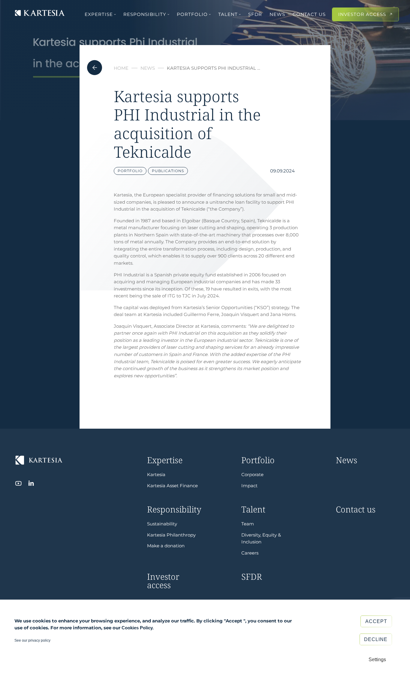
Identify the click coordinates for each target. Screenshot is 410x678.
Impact (249, 485)
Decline (375, 639)
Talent (228, 14)
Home (121, 68)
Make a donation (166, 546)
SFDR (255, 14)
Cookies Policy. (138, 627)
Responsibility (144, 14)
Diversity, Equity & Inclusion (261, 538)
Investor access (362, 14)
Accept (376, 621)
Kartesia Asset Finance (172, 485)
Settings (377, 659)
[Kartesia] (40, 13)
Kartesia (156, 474)
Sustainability (162, 524)
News (277, 14)
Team (247, 524)
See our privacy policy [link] (32, 640)
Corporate (252, 474)
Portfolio (192, 14)
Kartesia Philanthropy (171, 535)
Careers (249, 553)
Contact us (309, 14)
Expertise (99, 14)
